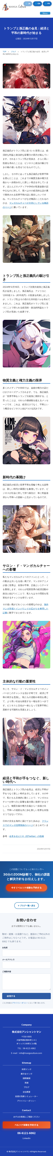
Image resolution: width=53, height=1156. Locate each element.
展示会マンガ (26, 1073)
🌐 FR (47, 4)
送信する (11, 996)
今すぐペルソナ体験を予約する (26, 887)
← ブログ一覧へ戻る (26, 905)
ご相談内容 (6, 971)
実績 (26, 1082)
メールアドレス (8, 959)
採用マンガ (26, 1069)
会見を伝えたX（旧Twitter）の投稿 (26, 836)
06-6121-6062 (29, 1048)
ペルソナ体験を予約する (26, 1124)
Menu (45, 13)
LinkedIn (26, 1138)
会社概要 (26, 1091)
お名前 (4, 947)
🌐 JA (27, 4)
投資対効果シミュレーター (26, 1096)
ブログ (13, 51)
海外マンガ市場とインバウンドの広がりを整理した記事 (25, 608)
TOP (4, 51)
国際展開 (26, 1078)
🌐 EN (37, 4)
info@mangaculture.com (30, 1053)
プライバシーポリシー (20, 1003)
